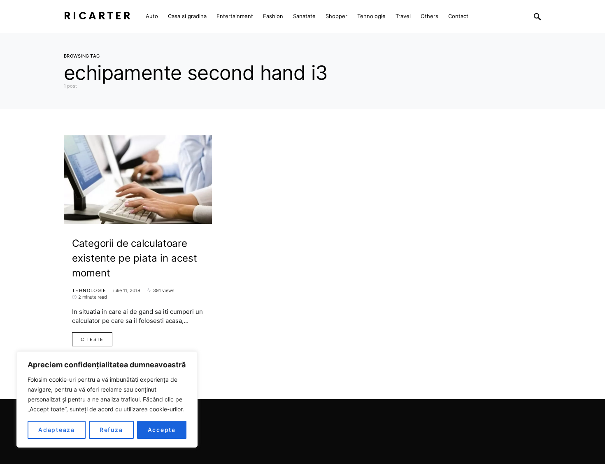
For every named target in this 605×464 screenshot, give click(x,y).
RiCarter (98, 16)
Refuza (111, 429)
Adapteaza (56, 429)
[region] (107, 399)
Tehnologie (89, 290)
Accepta (162, 429)
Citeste (92, 339)
